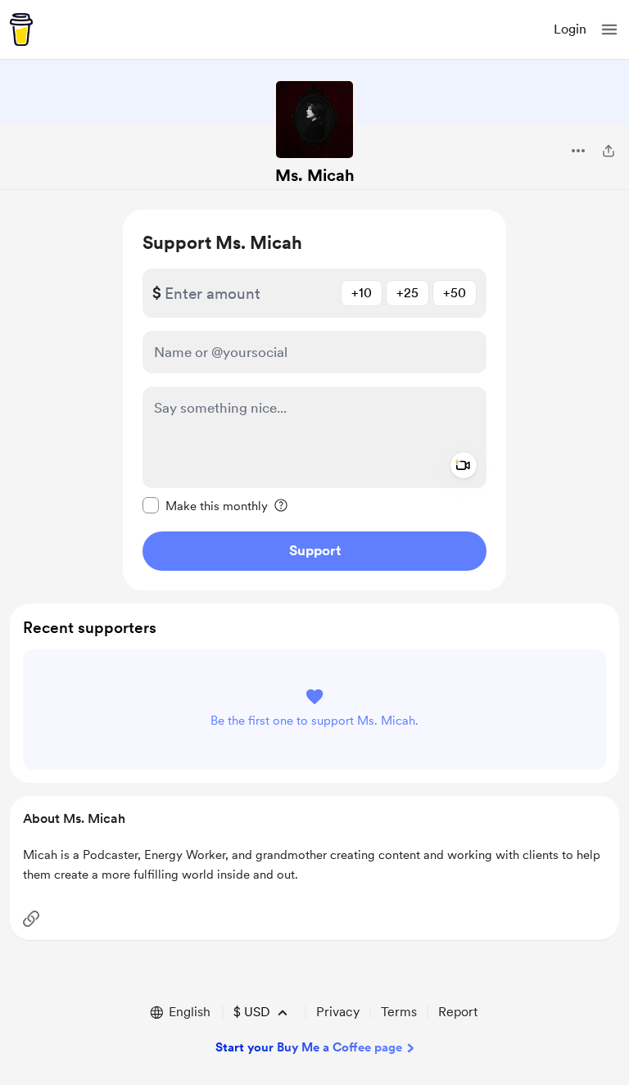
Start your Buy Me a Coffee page (308, 1047)
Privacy (338, 1011)
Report (457, 1011)
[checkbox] (205, 505)
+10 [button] (361, 293)
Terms (399, 1011)
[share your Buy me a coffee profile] (608, 151)
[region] (314, 400)
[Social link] (31, 919)
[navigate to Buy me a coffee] (21, 29)
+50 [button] (454, 293)
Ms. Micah (315, 175)
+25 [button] (407, 293)
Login (570, 29)
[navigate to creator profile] (314, 119)
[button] (609, 29)
